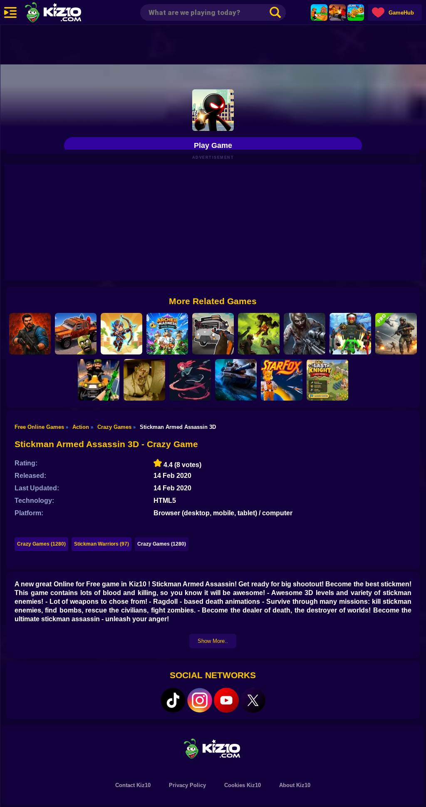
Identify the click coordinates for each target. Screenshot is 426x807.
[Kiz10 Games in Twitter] (252, 700)
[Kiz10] (66, 13)
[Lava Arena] (337, 12)
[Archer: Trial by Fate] (121, 333)
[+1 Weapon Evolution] (355, 12)
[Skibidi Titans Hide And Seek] (350, 333)
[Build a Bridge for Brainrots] (319, 12)
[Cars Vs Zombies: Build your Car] (76, 333)
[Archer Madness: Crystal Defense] (167, 333)
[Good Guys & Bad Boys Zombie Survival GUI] (304, 333)
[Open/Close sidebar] (10, 12)
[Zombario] (259, 333)
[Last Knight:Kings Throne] (327, 380)
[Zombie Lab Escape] (30, 333)
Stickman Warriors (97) (101, 544)
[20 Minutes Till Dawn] (190, 380)
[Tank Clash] (236, 380)
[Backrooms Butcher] (144, 380)
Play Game (213, 145)
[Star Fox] (281, 380)
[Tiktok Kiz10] (173, 700)
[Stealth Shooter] (98, 380)
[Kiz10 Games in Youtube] (226, 700)
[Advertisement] (213, 43)
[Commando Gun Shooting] (396, 333)
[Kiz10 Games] (213, 748)
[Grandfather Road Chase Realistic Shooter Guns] (213, 333)
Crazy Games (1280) (41, 544)
